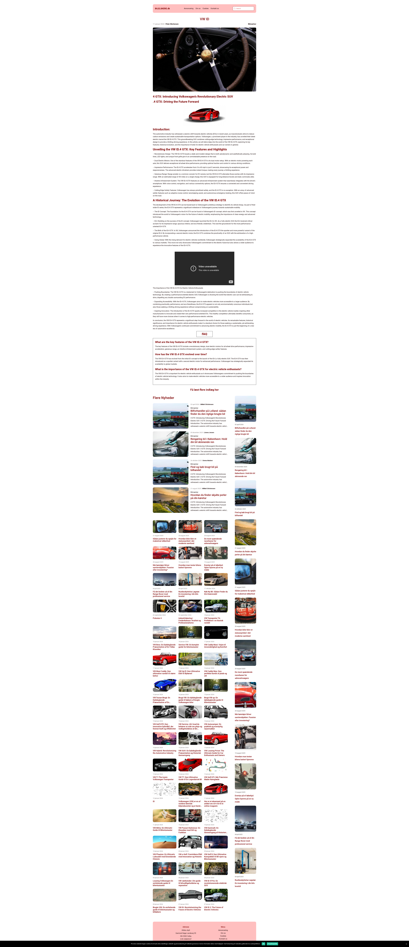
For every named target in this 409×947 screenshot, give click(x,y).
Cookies (206, 8)
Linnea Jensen (209, 432)
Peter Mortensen (172, 24)
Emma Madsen (208, 460)
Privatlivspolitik (272, 944)
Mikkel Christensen (206, 404)
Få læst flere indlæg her (204, 389)
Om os (198, 8)
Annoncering (188, 8)
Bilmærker (252, 24)
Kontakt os (215, 8)
